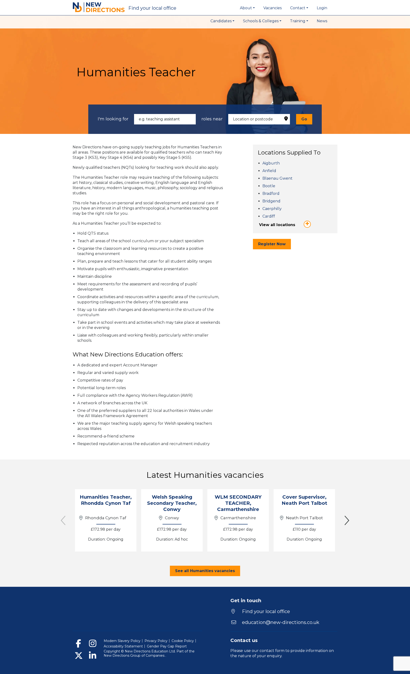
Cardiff (268, 216)
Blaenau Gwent (277, 178)
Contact (297, 8)
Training (297, 21)
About (246, 8)
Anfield (269, 170)
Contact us (244, 640)
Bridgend (271, 201)
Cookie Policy (183, 641)
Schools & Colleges (261, 21)
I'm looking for (113, 119)
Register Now (272, 244)
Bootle (268, 186)
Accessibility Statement (123, 646)
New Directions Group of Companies (134, 655)
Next (347, 520)
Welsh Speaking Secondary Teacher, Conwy (172, 503)
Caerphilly (272, 208)
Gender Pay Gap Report (167, 646)
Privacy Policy (156, 641)
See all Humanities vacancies (205, 571)
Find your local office (265, 611)
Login (322, 8)
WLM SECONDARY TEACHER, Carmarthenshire (238, 503)
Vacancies (272, 8)
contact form (272, 650)
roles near (212, 119)
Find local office (152, 8)
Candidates (221, 21)
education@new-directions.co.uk (280, 622)
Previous (63, 520)
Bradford (271, 193)
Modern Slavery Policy (122, 641)
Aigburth (271, 163)
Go (304, 119)
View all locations (277, 225)
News (322, 21)
